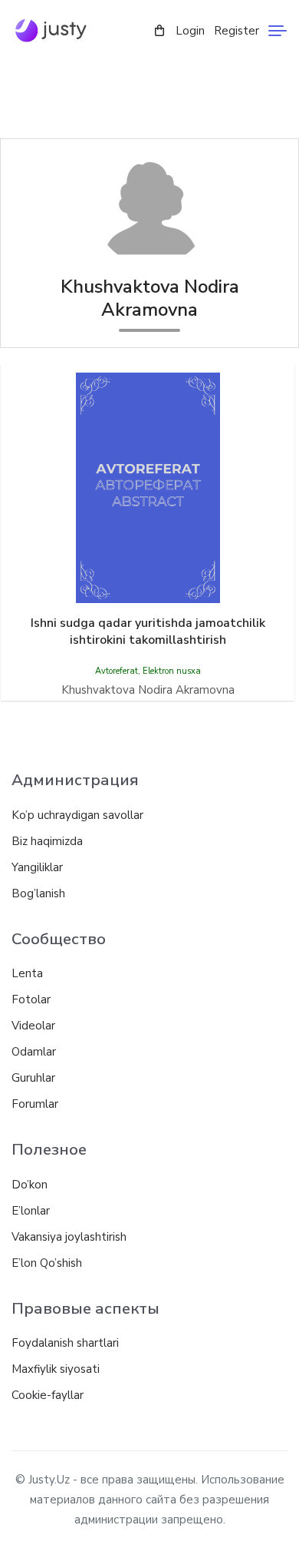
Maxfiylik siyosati (56, 1369)
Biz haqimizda (47, 841)
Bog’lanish (38, 893)
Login (190, 30)
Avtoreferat (116, 671)
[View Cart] (159, 31)
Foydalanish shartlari (65, 1343)
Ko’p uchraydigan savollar (77, 815)
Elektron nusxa (172, 671)
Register (236, 30)
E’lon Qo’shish (47, 1263)
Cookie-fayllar (48, 1395)
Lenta (27, 973)
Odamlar (34, 1051)
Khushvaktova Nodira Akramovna (148, 690)
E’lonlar (31, 1210)
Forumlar (35, 1104)
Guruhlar (33, 1078)
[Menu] (277, 30)
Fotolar (31, 999)
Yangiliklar (37, 867)
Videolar (33, 1025)
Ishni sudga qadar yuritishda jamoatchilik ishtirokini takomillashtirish (148, 631)
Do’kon (30, 1184)
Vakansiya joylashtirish (69, 1237)
